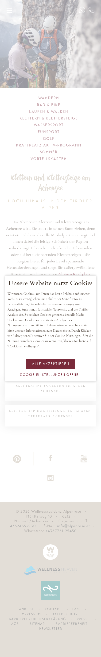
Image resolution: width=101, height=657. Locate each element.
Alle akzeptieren (50, 363)
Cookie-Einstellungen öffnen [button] (50, 375)
